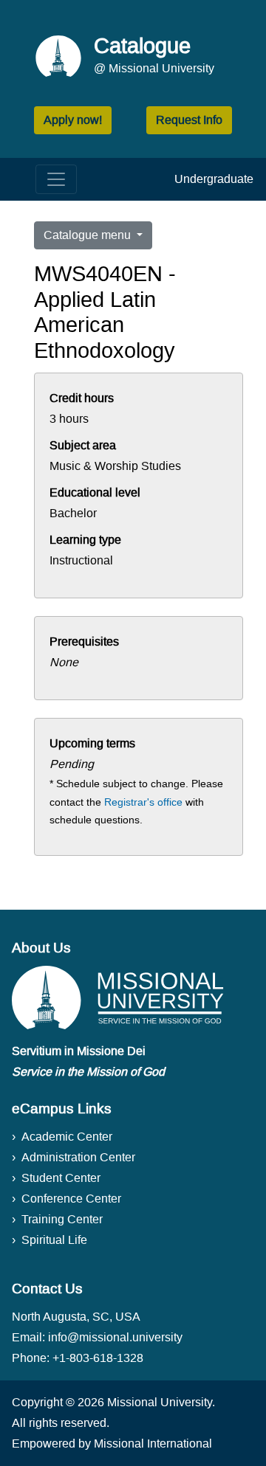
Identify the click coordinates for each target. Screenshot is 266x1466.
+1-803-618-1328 (97, 1358)
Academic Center (66, 1136)
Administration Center (78, 1157)
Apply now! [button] (73, 120)
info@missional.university (115, 1337)
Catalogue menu (89, 235)
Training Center (62, 1219)
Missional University (159, 1402)
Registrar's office (143, 802)
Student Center (60, 1178)
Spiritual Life (54, 1240)
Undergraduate (213, 179)
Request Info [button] (189, 120)
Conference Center (71, 1198)
